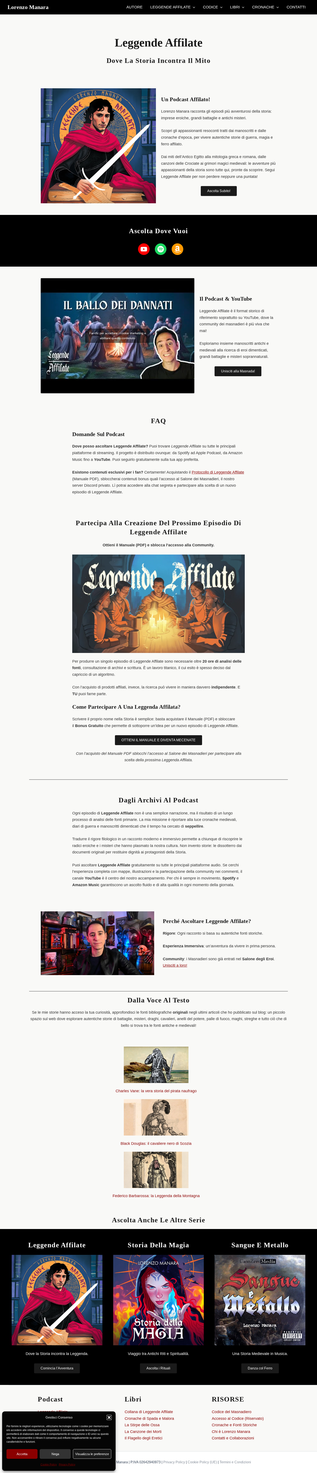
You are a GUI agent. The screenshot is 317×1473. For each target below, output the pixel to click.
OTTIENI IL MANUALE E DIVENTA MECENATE (158, 740)
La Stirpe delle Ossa (142, 1425)
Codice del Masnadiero (231, 1412)
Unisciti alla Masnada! (238, 371)
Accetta (22, 1454)
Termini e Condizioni (235, 1462)
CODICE (210, 7)
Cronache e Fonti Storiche (234, 1425)
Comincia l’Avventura (57, 1368)
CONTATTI (296, 7)
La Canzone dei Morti (143, 1431)
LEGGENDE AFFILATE (170, 7)
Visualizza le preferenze (92, 1454)
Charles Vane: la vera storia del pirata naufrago (156, 1091)
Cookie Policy (49, 1464)
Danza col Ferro (260, 1368)
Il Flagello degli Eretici (143, 1438)
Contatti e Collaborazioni (233, 1438)
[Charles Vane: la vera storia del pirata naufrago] (156, 1065)
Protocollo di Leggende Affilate (218, 472)
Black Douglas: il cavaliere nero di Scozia (156, 1143)
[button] (109, 1417)
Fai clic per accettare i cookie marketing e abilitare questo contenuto (117, 335)
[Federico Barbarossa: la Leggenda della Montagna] (156, 1170)
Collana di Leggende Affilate (149, 1412)
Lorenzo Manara (28, 7)
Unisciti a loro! (175, 965)
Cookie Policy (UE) (202, 1462)
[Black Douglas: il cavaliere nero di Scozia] (156, 1117)
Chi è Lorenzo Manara (231, 1431)
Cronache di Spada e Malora (149, 1418)
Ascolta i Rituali (158, 1368)
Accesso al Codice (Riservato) (238, 1418)
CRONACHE (263, 7)
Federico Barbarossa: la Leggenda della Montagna (156, 1196)
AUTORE (134, 7)
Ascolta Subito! (218, 191)
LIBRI (235, 7)
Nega (55, 1454)
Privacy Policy (67, 1464)
